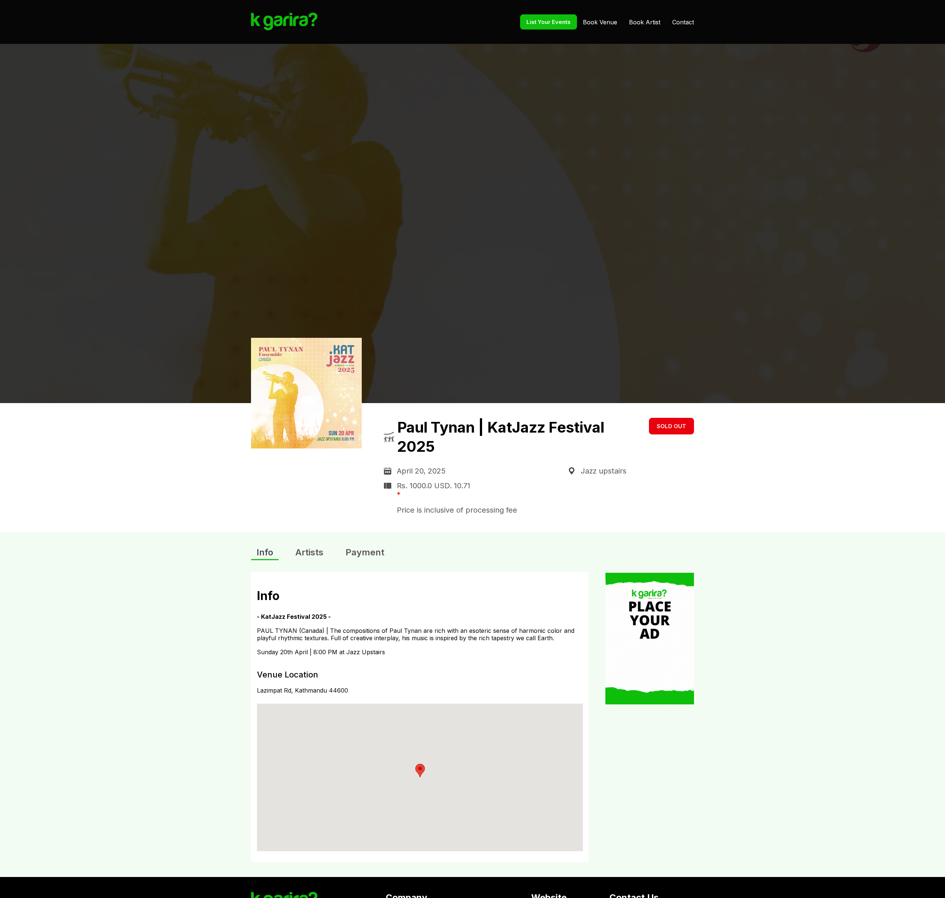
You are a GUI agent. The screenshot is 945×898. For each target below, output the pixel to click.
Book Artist (644, 22)
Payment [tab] (365, 552)
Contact (683, 22)
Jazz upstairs (603, 471)
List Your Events (548, 21)
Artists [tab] (309, 552)
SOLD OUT (671, 426)
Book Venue (600, 22)
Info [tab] (265, 552)
